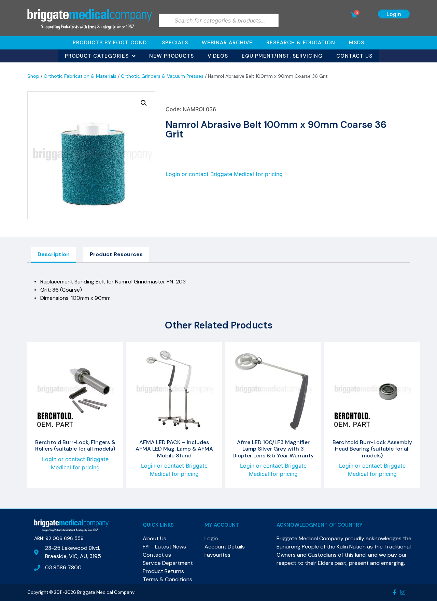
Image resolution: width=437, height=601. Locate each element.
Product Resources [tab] (116, 254)
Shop (33, 76)
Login (393, 14)
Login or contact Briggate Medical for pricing (224, 174)
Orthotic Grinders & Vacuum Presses (162, 76)
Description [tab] (54, 254)
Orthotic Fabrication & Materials (80, 76)
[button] (144, 103)
